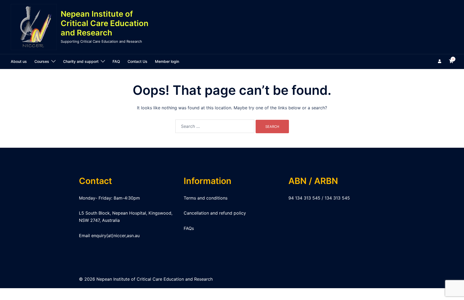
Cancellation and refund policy (215, 213)
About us (19, 61)
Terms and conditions (205, 198)
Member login (167, 61)
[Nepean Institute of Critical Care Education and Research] (34, 27)
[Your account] (440, 61)
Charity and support (81, 61)
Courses (41, 61)
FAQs (189, 228)
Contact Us (137, 61)
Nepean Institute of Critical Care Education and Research (104, 23)
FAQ (116, 61)
